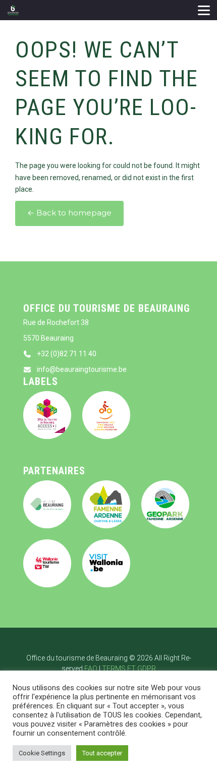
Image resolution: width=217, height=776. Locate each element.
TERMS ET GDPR (129, 668)
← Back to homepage (69, 212)
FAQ (90, 668)
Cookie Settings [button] (42, 753)
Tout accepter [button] (102, 753)
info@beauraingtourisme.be (82, 369)
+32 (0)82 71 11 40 (66, 354)
